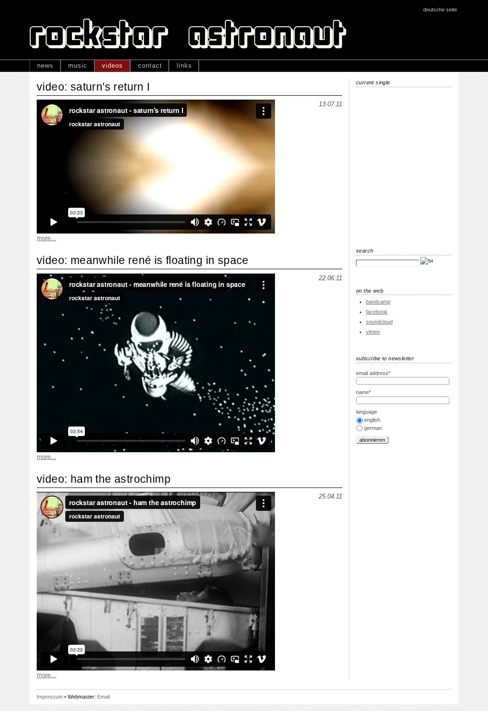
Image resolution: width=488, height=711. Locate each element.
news (45, 65)
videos (112, 65)
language (366, 412)
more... (46, 238)
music (77, 65)
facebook (376, 312)
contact (150, 65)
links (184, 65)
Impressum (50, 697)
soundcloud (379, 322)
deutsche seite (440, 9)
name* (363, 392)
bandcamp (378, 302)
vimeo (373, 332)
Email (103, 697)
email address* (373, 373)
